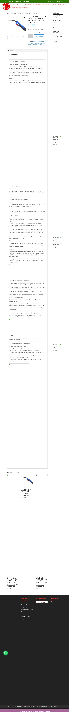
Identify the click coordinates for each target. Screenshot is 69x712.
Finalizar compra (18, 706)
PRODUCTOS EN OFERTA (22, 8)
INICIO (3, 5)
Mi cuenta (50, 1)
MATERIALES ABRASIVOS (8, 8)
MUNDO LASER (61, 5)
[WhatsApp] (5, 653)
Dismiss (48, 711)
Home (8, 12)
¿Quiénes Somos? (53, 706)
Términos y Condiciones (29, 706)
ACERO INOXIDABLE (29, 5)
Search (54, 16)
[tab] (11, 51)
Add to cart (39, 36)
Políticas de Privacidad (42, 706)
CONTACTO (19, 5)
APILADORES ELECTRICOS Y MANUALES (46, 5)
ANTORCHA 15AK (13, 13)
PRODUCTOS (10, 5)
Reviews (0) (19, 50)
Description (11, 50)
